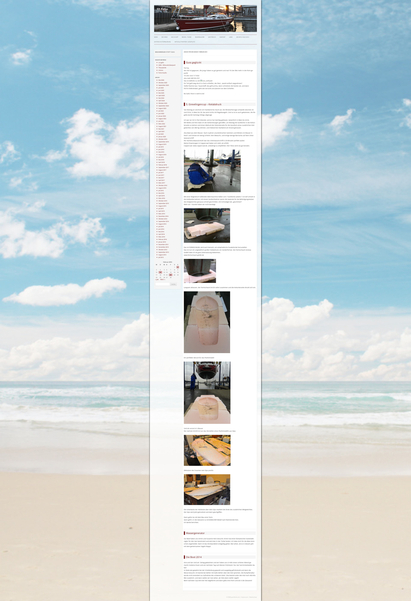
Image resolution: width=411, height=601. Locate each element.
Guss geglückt (193, 62)
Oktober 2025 (162, 83)
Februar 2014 (162, 239)
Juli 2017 (161, 173)
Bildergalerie (199, 37)
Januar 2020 (162, 137)
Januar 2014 (162, 242)
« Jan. (157, 279)
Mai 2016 (161, 193)
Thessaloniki (162, 68)
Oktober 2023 (162, 103)
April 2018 (161, 162)
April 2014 (161, 234)
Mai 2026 (161, 80)
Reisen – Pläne (186, 37)
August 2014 (162, 224)
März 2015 (161, 214)
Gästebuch (212, 37)
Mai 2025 (161, 93)
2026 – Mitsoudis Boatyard (166, 65)
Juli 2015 (161, 208)
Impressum (244, 597)
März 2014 (161, 237)
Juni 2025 (161, 90)
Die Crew (164, 37)
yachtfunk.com (235, 597)
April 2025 (161, 95)
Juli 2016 (161, 190)
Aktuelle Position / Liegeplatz (185, 42)
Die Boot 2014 (194, 557)
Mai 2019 (161, 152)
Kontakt (222, 37)
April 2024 (161, 101)
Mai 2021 (161, 129)
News (156, 37)
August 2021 (162, 126)
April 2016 (161, 196)
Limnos (160, 70)
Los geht (161, 62)
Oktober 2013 (162, 250)
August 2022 (162, 119)
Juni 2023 (161, 113)
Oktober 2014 (162, 219)
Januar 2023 (162, 116)
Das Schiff (174, 37)
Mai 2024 (161, 98)
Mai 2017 (161, 178)
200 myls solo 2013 (242, 37)
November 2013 (163, 247)
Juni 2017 (161, 175)
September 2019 (163, 142)
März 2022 (161, 124)
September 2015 (163, 203)
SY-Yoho (162, 9)
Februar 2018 (162, 165)
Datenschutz (253, 597)
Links (231, 37)
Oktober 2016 (162, 185)
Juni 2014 (161, 229)
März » (162, 279)
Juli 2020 (161, 134)
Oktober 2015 (162, 201)
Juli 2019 (161, 147)
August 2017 (162, 170)
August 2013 (162, 255)
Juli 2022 (161, 121)
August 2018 (162, 155)
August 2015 (162, 206)
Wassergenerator (195, 533)
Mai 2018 (161, 160)
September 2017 (163, 167)
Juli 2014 (161, 226)
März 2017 (161, 183)
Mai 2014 (161, 232)
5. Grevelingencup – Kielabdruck (203, 104)
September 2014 (163, 221)
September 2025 (163, 85)
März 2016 (161, 198)
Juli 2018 (161, 157)
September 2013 (163, 252)
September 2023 (163, 106)
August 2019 (162, 144)
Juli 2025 (161, 88)
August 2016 (162, 188)
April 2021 (161, 131)
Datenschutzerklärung (162, 42)
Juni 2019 (161, 149)
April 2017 (161, 180)
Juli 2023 (161, 111)
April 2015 (161, 211)
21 (170, 275)
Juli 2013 (161, 257)
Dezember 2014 (163, 216)
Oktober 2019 (162, 139)
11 (160, 272)
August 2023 (162, 108)
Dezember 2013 (163, 244)
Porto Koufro (162, 73)
